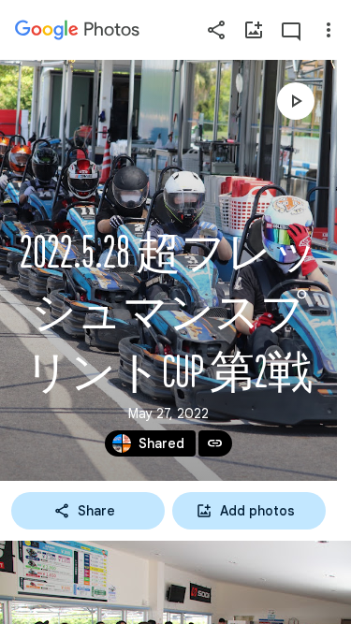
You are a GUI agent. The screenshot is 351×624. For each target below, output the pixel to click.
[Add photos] (253, 30)
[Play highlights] (295, 101)
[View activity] (291, 30)
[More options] (328, 30)
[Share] (216, 30)
